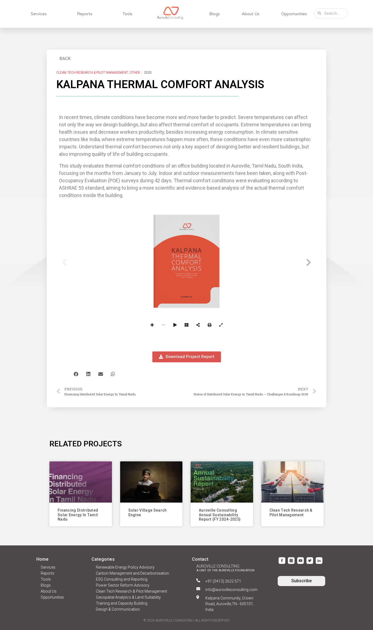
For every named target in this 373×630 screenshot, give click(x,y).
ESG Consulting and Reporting (121, 579)
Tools (127, 13)
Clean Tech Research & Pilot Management (291, 512)
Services (39, 13)
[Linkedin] (319, 560)
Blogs (214, 13)
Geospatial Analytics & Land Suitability (128, 597)
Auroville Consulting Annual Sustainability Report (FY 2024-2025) (220, 515)
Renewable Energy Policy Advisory (125, 567)
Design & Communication (118, 609)
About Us (250, 13)
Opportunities (294, 13)
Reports (84, 13)
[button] (65, 57)
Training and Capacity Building (121, 603)
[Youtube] (300, 560)
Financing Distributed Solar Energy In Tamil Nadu (78, 515)
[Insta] (291, 560)
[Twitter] (309, 560)
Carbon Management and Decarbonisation (132, 573)
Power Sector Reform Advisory (122, 585)
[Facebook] (282, 560)
